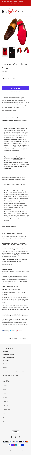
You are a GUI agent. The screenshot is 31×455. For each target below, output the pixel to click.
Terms (4, 422)
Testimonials (6, 401)
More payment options (15, 91)
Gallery (5, 389)
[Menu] (28, 11)
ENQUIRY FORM (17, 158)
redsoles (13, 450)
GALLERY (17, 177)
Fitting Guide (6, 409)
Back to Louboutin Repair (16, 338)
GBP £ (15, 432)
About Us (5, 385)
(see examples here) (17, 117)
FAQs (7, 160)
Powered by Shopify (19, 450)
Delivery (5, 405)
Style (3, 76)
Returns (5, 418)
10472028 (15, 375)
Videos (5, 397)
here (7, 294)
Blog (4, 413)
